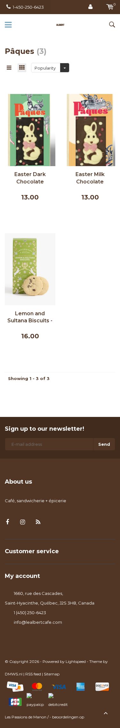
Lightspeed (76, 661)
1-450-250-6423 (28, 7)
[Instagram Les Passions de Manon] (22, 522)
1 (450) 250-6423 (30, 612)
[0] (110, 7)
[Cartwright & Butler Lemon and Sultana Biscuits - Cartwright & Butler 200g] (30, 268)
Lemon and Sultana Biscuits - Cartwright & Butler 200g (29, 317)
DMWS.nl (13, 674)
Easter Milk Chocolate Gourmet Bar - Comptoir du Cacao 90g (90, 178)
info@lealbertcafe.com (38, 622)
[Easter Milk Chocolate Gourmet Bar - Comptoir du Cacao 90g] (90, 129)
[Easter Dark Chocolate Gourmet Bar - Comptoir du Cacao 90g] (30, 129)
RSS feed (33, 674)
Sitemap (52, 674)
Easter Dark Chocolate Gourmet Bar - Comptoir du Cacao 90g (30, 178)
